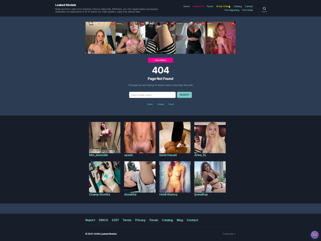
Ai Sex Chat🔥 (223, 6)
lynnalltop (201, 194)
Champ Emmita (99, 194)
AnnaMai (130, 194)
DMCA (103, 220)
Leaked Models (65, 5)
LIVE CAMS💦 (160, 60)
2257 (115, 220)
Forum (210, 6)
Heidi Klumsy (168, 194)
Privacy (140, 220)
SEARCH (184, 95)
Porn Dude (247, 10)
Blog (180, 220)
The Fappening (231, 10)
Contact (249, 6)
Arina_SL (200, 155)
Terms (127, 220)
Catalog (238, 6)
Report (90, 220)
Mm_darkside (98, 155)
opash (128, 155)
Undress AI (198, 6)
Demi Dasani (168, 155)
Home (186, 6)
